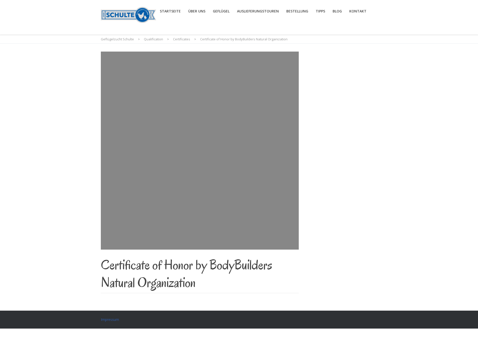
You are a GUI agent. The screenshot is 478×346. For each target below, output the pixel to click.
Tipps (320, 11)
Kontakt (357, 11)
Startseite (170, 11)
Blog (337, 11)
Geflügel (221, 11)
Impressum (110, 319)
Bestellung (297, 11)
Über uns (196, 11)
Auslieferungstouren (258, 11)
